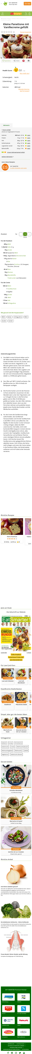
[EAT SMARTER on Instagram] (16, 1053)
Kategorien (25, 1049)
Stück (25, 237)
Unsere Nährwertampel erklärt (16, 152)
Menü (2, 14)
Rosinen (10, 272)
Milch (16, 253)
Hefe (9, 247)
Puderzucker (12, 278)
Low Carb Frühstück (7, 681)
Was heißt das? (24, 73)
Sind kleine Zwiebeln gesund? (9, 886)
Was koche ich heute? (16, 821)
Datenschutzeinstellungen (16, 1045)
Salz (9, 300)
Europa (10, 743)
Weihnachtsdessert (22, 747)
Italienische (5, 747)
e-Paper (29, 652)
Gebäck (4, 743)
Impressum (11, 1044)
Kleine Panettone (12, 536)
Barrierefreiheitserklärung (11, 1049)
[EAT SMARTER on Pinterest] (12, 1053)
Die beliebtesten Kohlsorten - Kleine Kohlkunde (15, 922)
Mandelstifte (12, 275)
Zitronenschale (21, 256)
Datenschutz (20, 1044)
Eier (9, 261)
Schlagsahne (12, 303)
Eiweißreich (7, 704)
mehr (28, 135)
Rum (9, 269)
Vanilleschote (12, 289)
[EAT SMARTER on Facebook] (8, 1053)
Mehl (9, 244)
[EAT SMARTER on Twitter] (20, 1053)
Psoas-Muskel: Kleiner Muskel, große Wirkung (14, 954)
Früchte (16, 264)
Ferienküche (18, 743)
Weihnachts (18, 750)
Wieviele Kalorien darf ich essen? (23, 90)
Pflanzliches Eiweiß (21, 704)
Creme (13, 747)
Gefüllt (26, 750)
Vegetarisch (5, 754)
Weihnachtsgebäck (7, 750)
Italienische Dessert (16, 754)
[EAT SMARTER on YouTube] (24, 1053)
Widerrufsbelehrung (16, 1047)
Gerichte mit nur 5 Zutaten (16, 852)
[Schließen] (1, 3)
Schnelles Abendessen (16, 790)
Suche (26, 14)
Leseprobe (4, 652)
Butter (14, 259)
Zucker (10, 250)
